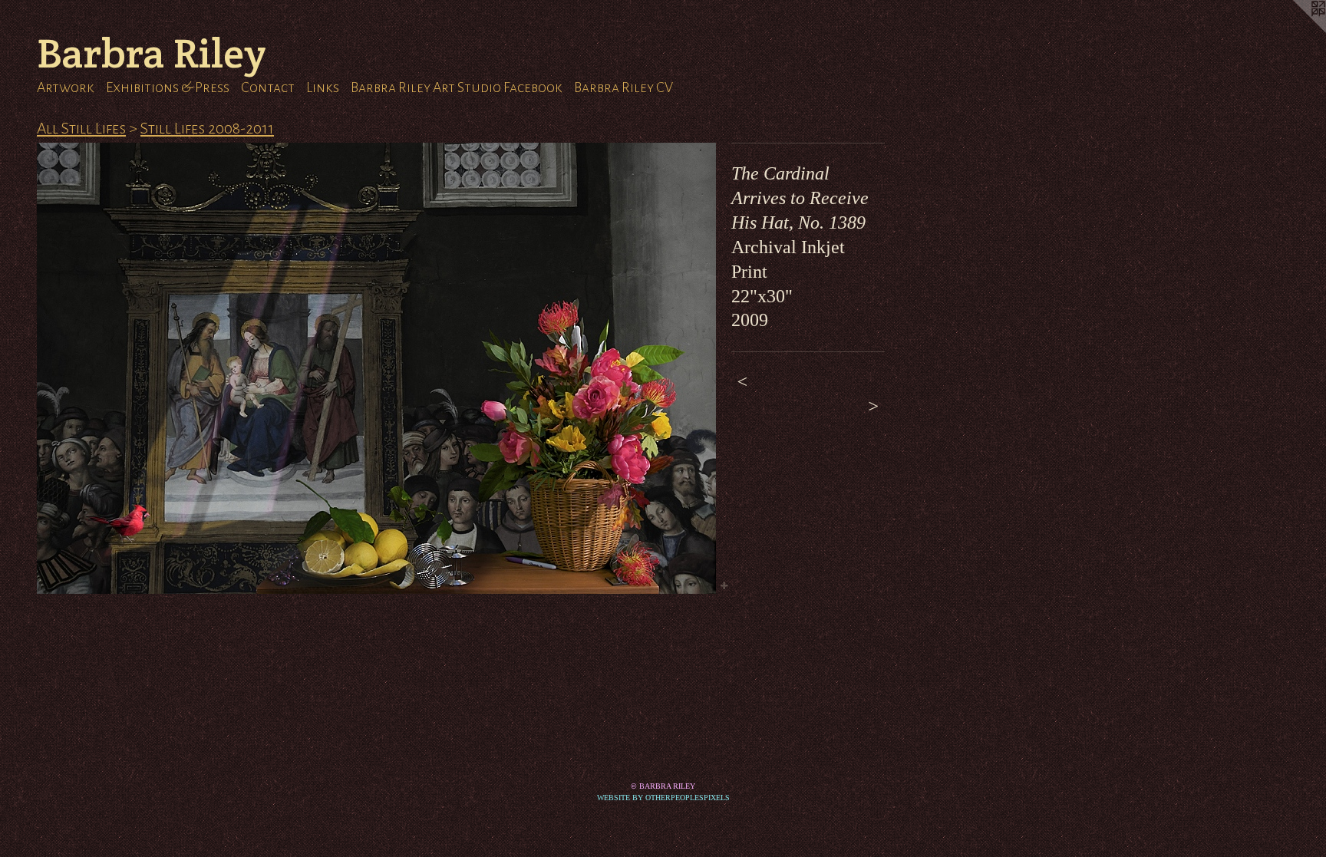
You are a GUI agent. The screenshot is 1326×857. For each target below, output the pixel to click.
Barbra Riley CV (623, 87)
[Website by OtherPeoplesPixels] (1295, 30)
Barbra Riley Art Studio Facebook (456, 87)
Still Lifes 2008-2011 (207, 128)
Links (322, 87)
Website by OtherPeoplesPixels (663, 797)
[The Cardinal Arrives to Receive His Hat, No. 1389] (376, 368)
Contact (268, 87)
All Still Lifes (81, 128)
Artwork (65, 87)
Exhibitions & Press (167, 87)
